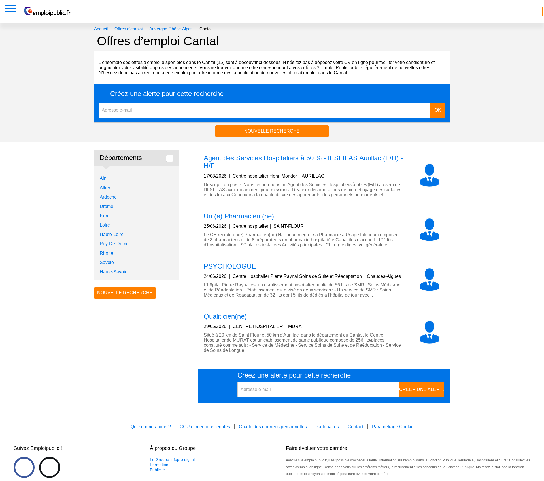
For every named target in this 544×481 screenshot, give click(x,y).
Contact (355, 426)
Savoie (107, 262)
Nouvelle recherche (272, 131)
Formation (159, 464)
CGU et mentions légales (205, 426)
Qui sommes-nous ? (151, 426)
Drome (106, 206)
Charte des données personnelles (273, 426)
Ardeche (108, 197)
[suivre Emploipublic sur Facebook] (24, 467)
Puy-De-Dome (114, 243)
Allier (105, 187)
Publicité (157, 469)
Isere (105, 215)
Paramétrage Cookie (393, 426)
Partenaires (327, 426)
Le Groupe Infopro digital (172, 459)
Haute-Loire (112, 234)
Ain (103, 178)
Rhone (106, 253)
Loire (105, 225)
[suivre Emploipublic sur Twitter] (49, 467)
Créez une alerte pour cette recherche (167, 93)
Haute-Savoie (114, 271)
